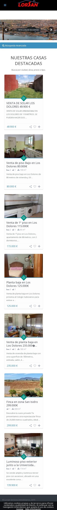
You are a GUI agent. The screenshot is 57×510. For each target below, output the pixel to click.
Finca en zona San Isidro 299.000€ (22, 403)
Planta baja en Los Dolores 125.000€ (18, 284)
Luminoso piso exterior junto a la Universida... (21, 463)
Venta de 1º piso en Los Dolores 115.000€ (21, 224)
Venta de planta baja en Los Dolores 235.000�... (22, 343)
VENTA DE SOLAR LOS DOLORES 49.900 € (20, 104)
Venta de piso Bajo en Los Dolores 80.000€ (23, 164)
